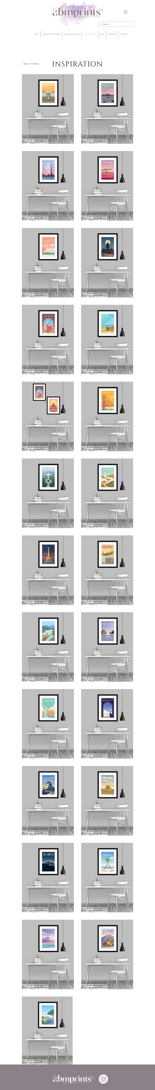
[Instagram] (125, 12)
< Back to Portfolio (30, 64)
